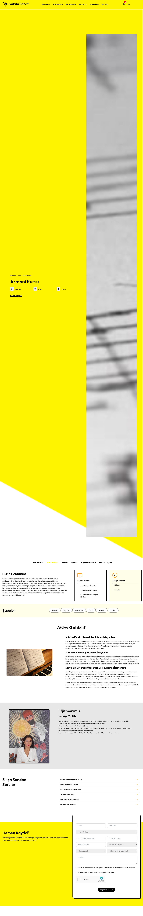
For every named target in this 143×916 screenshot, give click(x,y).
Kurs (19, 275)
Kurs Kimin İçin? (52, 563)
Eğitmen (74, 563)
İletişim (105, 4)
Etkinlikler (94, 4)
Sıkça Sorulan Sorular (88, 563)
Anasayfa (13, 275)
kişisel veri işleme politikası (100, 868)
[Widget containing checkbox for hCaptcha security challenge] (90, 879)
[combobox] (78, 838)
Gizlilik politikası (83, 868)
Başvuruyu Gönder (106, 890)
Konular (65, 563)
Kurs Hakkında (38, 563)
